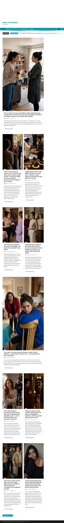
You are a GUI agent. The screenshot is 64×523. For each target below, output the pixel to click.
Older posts (6, 515)
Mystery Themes (27, 521)
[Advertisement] (32, 9)
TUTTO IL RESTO (15, 29)
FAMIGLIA (8, 29)
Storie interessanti (24, 29)
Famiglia (31, 29)
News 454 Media (10, 22)
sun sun (14, 118)
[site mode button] (58, 29)
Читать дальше (9, 128)
